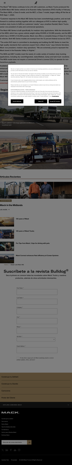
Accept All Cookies (55, 101)
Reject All (40, 101)
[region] (36, 85)
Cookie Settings (17, 101)
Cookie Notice (55, 96)
